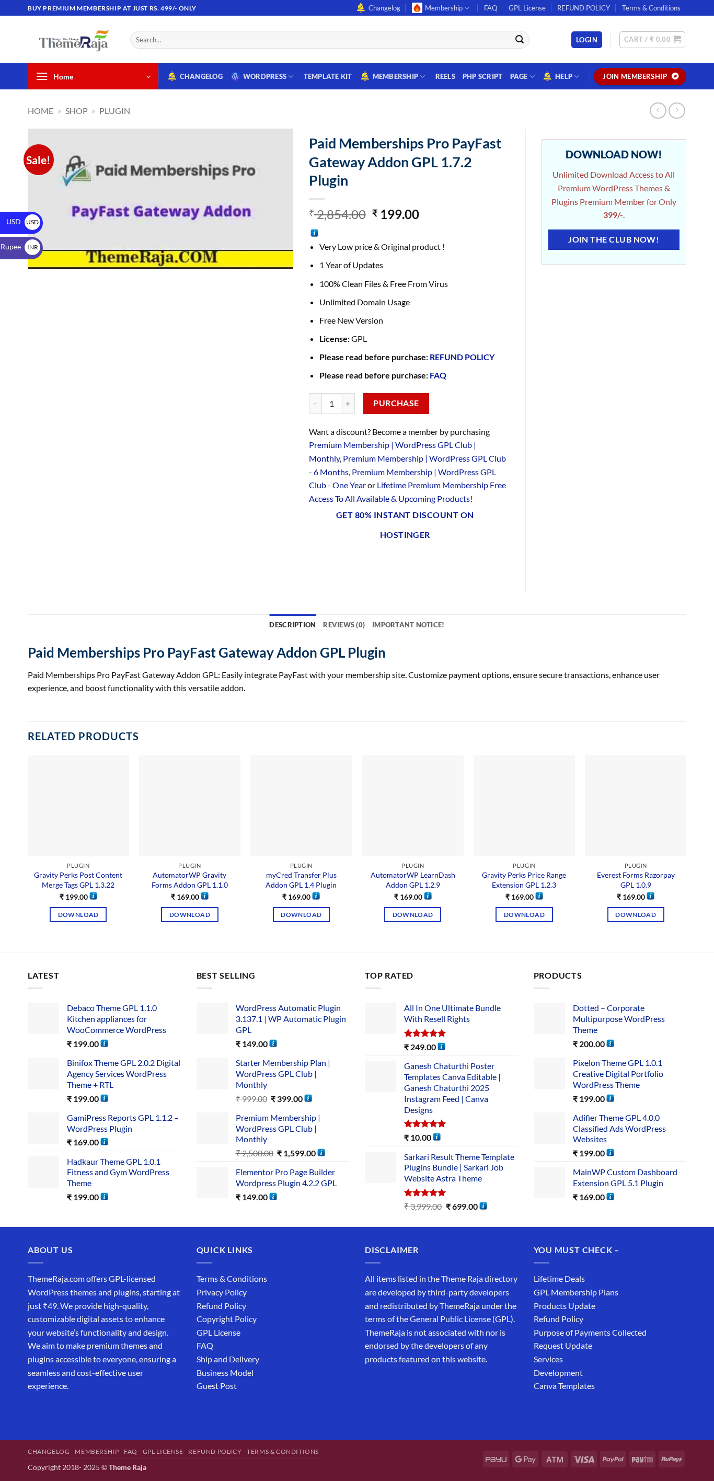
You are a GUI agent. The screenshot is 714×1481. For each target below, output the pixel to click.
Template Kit (328, 76)
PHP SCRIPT (483, 76)
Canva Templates (564, 1386)
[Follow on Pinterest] (112, 1412)
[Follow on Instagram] (56, 1412)
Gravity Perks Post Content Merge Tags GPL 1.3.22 (78, 879)
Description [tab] (292, 625)
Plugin (114, 111)
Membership (444, 8)
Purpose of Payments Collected (590, 1332)
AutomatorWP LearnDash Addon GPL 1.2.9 (413, 879)
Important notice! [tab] (408, 625)
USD (22, 221)
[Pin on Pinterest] (393, 562)
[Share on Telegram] (450, 562)
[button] (586, 40)
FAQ (490, 8)
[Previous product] (677, 110)
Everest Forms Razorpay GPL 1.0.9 (636, 879)
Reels (445, 76)
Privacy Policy (222, 1292)
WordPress (264, 76)
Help (563, 76)
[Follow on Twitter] (75, 1412)
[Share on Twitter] (355, 562)
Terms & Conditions (651, 8)
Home (40, 111)
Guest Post (217, 1386)
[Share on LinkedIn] (412, 562)
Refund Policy (221, 1306)
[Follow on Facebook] (37, 1412)
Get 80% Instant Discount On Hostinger (405, 524)
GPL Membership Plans (576, 1292)
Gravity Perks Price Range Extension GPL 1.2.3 (524, 879)
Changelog (384, 8)
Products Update (564, 1306)
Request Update (563, 1345)
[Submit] (519, 40)
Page (519, 76)
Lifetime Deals (559, 1278)
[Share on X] (337, 562)
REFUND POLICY (583, 8)
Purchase (396, 403)
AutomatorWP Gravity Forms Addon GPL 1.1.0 (190, 879)
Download (78, 914)
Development (558, 1372)
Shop (76, 111)
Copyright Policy (227, 1319)
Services (548, 1359)
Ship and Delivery (228, 1359)
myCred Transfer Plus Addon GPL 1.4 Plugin (301, 879)
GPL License (527, 8)
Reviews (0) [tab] (344, 625)
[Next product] (658, 110)
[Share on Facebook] (318, 562)
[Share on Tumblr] (431, 562)
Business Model (225, 1372)
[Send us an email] (691, 13)
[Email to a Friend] (374, 562)
